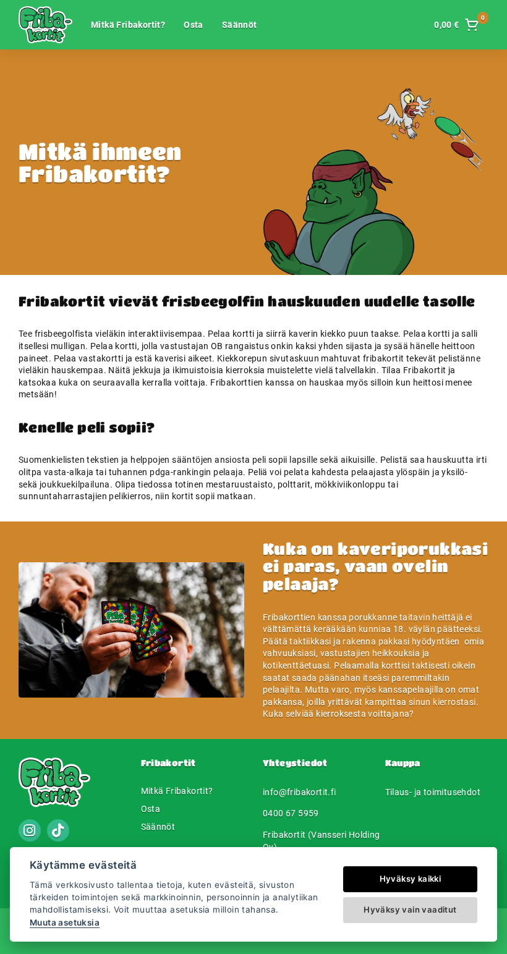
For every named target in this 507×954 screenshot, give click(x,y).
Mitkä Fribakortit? (128, 25)
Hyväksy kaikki (410, 879)
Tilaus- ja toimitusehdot (433, 792)
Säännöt (239, 25)
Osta (193, 25)
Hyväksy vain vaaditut (410, 909)
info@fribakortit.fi (299, 792)
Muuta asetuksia (65, 922)
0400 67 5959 (291, 813)
